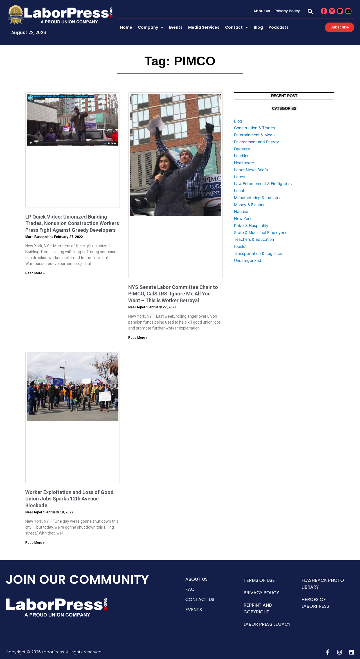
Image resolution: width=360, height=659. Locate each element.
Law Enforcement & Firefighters (263, 183)
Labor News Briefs (251, 169)
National (241, 211)
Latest (240, 176)
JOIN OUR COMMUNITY (77, 579)
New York (243, 218)
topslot (240, 246)
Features (242, 148)
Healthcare (244, 162)
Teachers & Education (254, 239)
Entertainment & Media (255, 134)
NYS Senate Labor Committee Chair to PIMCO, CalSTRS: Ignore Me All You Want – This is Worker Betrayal (173, 293)
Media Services (203, 27)
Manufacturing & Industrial (258, 197)
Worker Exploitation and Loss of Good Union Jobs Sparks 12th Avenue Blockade (69, 498)
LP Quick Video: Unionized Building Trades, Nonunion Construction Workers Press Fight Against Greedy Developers (72, 223)
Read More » (35, 273)
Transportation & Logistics (258, 253)
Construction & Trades (254, 127)
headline (241, 155)
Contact (234, 27)
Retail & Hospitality (251, 225)
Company (148, 27)
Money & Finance (250, 204)
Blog (258, 27)
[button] (310, 11)
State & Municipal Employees (260, 232)
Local (239, 190)
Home (126, 27)
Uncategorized (247, 260)
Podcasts (279, 27)
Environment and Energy (256, 141)
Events (176, 27)
